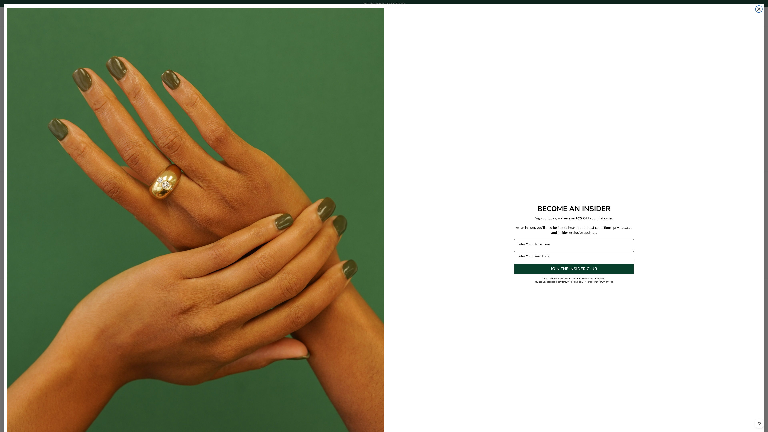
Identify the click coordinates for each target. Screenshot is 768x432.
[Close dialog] (758, 9)
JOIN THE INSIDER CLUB (574, 269)
